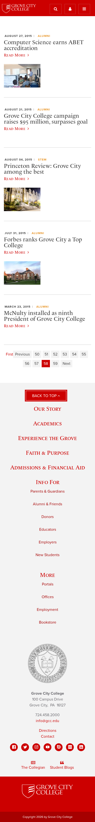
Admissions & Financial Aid (47, 467)
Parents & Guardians (47, 491)
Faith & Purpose (47, 452)
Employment (47, 609)
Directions (47, 730)
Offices (48, 597)
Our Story (47, 408)
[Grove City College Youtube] (47, 747)
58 (46, 363)
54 (74, 354)
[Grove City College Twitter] (25, 747)
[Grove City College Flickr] (70, 747)
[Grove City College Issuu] (59, 747)
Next (66, 363)
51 (46, 354)
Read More (14, 55)
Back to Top (44, 395)
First (9, 354)
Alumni (44, 36)
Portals (47, 584)
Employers (48, 542)
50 (37, 354)
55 (84, 354)
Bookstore (47, 622)
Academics (47, 423)
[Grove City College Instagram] (36, 747)
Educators (47, 529)
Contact (47, 736)
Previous (22, 354)
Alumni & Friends (47, 504)
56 (27, 363)
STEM (42, 159)
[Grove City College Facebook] (14, 747)
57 (36, 363)
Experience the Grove (47, 438)
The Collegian (33, 767)
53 (65, 354)
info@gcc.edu (47, 720)
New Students (47, 554)
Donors (47, 516)
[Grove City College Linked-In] (81, 747)
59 (55, 363)
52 (55, 354)
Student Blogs (62, 767)
